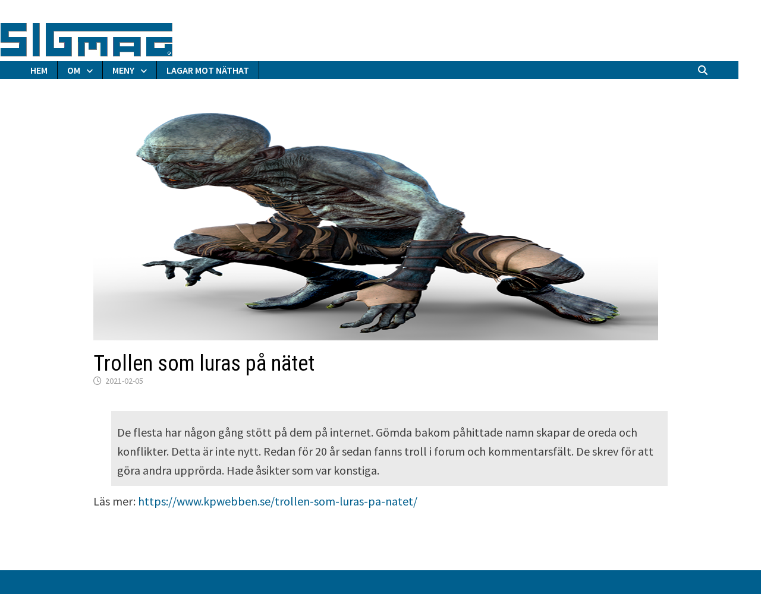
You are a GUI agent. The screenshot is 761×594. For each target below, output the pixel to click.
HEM (39, 70)
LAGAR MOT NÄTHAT (207, 70)
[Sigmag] (86, 37)
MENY (123, 70)
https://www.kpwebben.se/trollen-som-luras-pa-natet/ (277, 501)
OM (73, 70)
